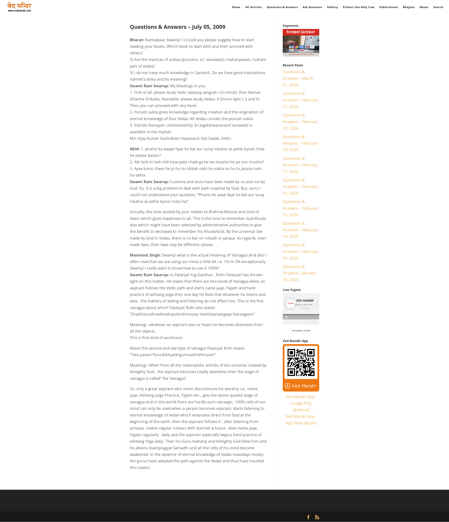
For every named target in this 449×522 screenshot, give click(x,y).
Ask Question (312, 7)
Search (438, 7)
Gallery (332, 7)
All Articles (253, 7)
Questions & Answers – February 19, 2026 (300, 121)
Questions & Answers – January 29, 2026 (299, 273)
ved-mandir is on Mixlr (301, 331)
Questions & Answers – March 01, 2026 (298, 78)
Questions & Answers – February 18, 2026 (300, 143)
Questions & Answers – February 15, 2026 (300, 208)
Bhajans (409, 7)
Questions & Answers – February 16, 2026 (300, 186)
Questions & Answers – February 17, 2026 (300, 165)
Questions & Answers (282, 7)
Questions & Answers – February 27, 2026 (300, 100)
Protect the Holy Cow (358, 7)
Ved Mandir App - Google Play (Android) (301, 403)
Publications (388, 7)
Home (236, 7)
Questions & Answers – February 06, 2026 (300, 251)
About (424, 7)
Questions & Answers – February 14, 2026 (300, 230)
